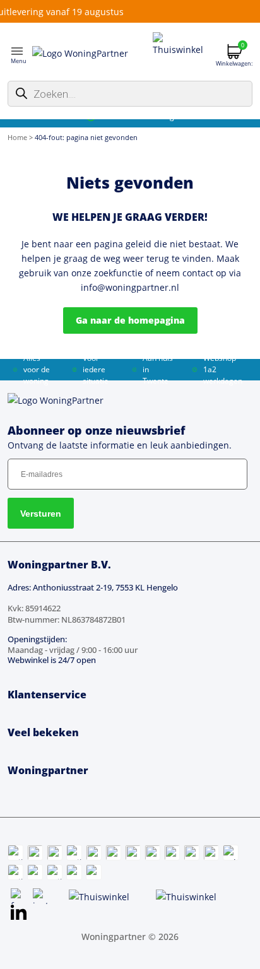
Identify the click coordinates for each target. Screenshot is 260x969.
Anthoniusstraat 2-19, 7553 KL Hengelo (105, 587)
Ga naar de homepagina (130, 320)
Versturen (40, 513)
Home (17, 137)
